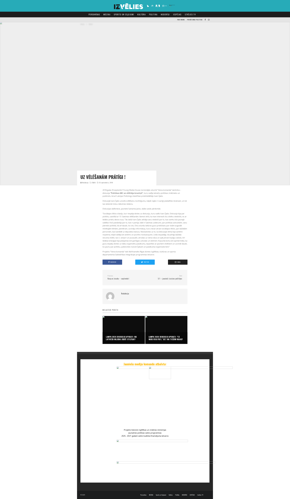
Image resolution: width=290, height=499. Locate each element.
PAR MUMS (181, 20)
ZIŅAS (94, 183)
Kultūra (141, 14)
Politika (153, 14)
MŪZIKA (106, 14)
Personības (94, 14)
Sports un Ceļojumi (124, 14)
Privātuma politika (194, 20)
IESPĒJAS (177, 14)
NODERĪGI (165, 14)
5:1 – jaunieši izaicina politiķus (170, 277)
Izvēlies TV (190, 14)
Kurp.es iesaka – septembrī (118, 277)
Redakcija (85, 182)
